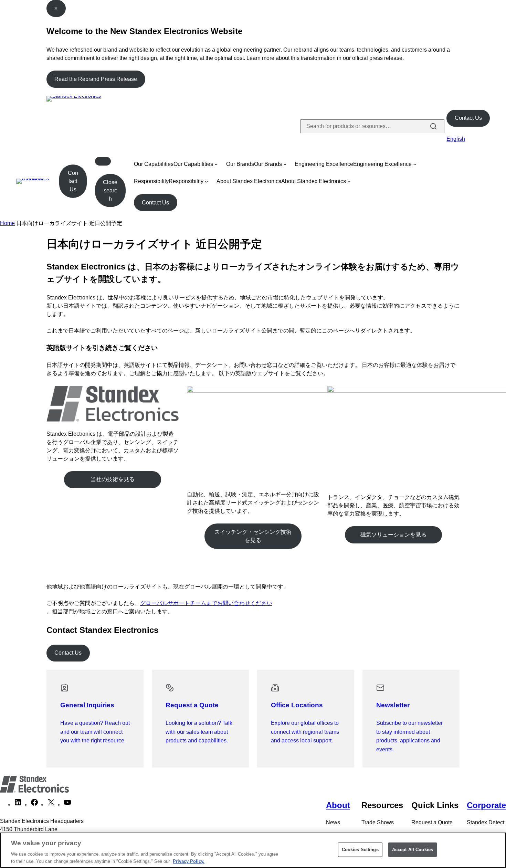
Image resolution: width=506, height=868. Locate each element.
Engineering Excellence (324, 164)
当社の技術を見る (113, 479)
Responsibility (151, 181)
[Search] (433, 126)
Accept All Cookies (412, 849)
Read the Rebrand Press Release (95, 79)
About (338, 805)
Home (7, 223)
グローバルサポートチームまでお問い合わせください (206, 603)
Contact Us (468, 118)
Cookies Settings (360, 849)
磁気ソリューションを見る (393, 535)
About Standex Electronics (249, 181)
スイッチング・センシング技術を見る (253, 536)
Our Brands (240, 164)
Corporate (486, 805)
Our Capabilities (153, 164)
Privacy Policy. (188, 861)
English (455, 139)
